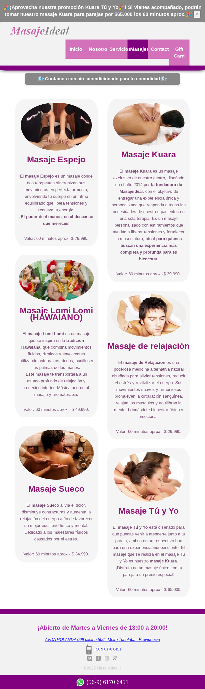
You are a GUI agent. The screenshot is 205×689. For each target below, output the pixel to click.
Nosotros (98, 49)
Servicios (119, 49)
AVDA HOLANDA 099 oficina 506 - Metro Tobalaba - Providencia (102, 639)
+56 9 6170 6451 (107, 649)
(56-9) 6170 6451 (107, 682)
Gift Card (179, 53)
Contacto (160, 49)
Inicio (76, 49)
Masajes (139, 49)
